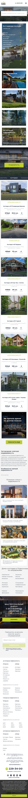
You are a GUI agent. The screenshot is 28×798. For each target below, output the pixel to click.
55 (20, 121)
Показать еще (14, 442)
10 (20, 60)
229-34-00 (18, 3)
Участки (5, 140)
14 (20, 32)
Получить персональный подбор (14, 620)
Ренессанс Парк (7, 46)
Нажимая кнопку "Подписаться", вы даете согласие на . (14, 649)
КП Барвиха (17, 244)
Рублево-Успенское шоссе (10, 208)
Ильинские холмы (8, 52)
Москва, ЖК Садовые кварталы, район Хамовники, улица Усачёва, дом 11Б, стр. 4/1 (15, 761)
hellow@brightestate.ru (15, 764)
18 (20, 54)
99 (20, 142)
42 (20, 123)
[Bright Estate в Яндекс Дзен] (20, 775)
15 (20, 56)
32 (20, 40)
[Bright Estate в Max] (8, 775)
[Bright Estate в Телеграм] (14, 775)
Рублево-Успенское (8, 119)
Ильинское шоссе (6, 323)
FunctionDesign (15, 777)
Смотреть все (6, 28)
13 (20, 46)
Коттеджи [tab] (14, 178)
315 (20, 119)
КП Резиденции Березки (17, 206)
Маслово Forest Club (9, 50)
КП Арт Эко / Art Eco (17, 282)
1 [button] (11, 199)
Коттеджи (6, 136)
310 (20, 140)
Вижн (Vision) (7, 48)
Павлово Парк (7, 54)
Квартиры (6, 142)
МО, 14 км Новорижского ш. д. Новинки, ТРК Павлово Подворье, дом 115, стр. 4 (14, 755)
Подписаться (14, 645)
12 (20, 36)
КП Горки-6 (17, 321)
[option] (14, 178)
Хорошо (14, 795)
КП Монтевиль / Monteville (17, 359)
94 (20, 138)
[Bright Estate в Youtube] (17, 775)
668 (20, 117)
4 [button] (16, 199)
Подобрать (14, 165)
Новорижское (7, 117)
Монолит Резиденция (9, 34)
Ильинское (6, 121)
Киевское (5, 123)
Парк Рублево (7, 44)
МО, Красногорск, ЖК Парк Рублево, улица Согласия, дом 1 (15, 758)
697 (20, 136)
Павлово (5, 32)
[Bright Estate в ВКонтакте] (11, 775)
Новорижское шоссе (7, 361)
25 (20, 44)
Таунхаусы (6, 138)
